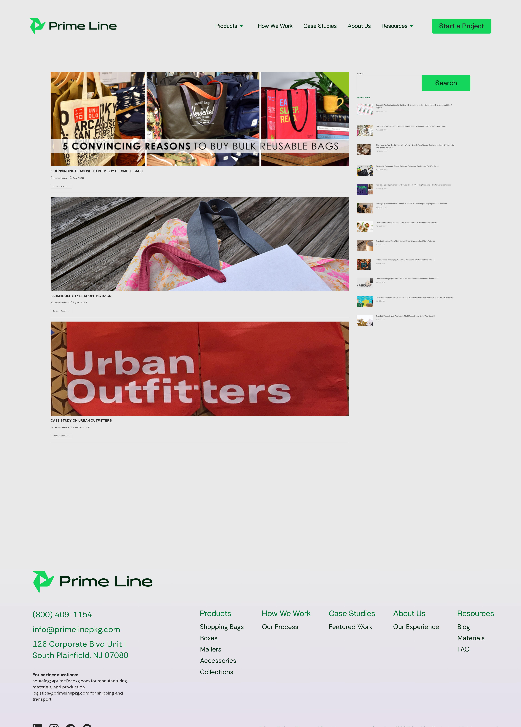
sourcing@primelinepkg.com (61, 681)
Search (360, 73)
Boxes (209, 638)
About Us (359, 26)
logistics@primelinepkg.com (61, 693)
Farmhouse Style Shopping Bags (81, 296)
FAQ (463, 649)
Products (226, 26)
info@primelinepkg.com (76, 629)
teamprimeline (60, 178)
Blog (463, 626)
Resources (395, 26)
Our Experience (416, 626)
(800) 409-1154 (62, 614)
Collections (216, 672)
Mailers (210, 649)
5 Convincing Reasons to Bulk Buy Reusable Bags (97, 171)
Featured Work (350, 626)
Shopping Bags (222, 626)
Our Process (280, 626)
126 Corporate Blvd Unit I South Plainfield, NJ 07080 (80, 649)
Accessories (218, 660)
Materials (471, 638)
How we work (275, 26)
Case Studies (320, 26)
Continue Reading (62, 187)
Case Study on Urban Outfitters (81, 420)
